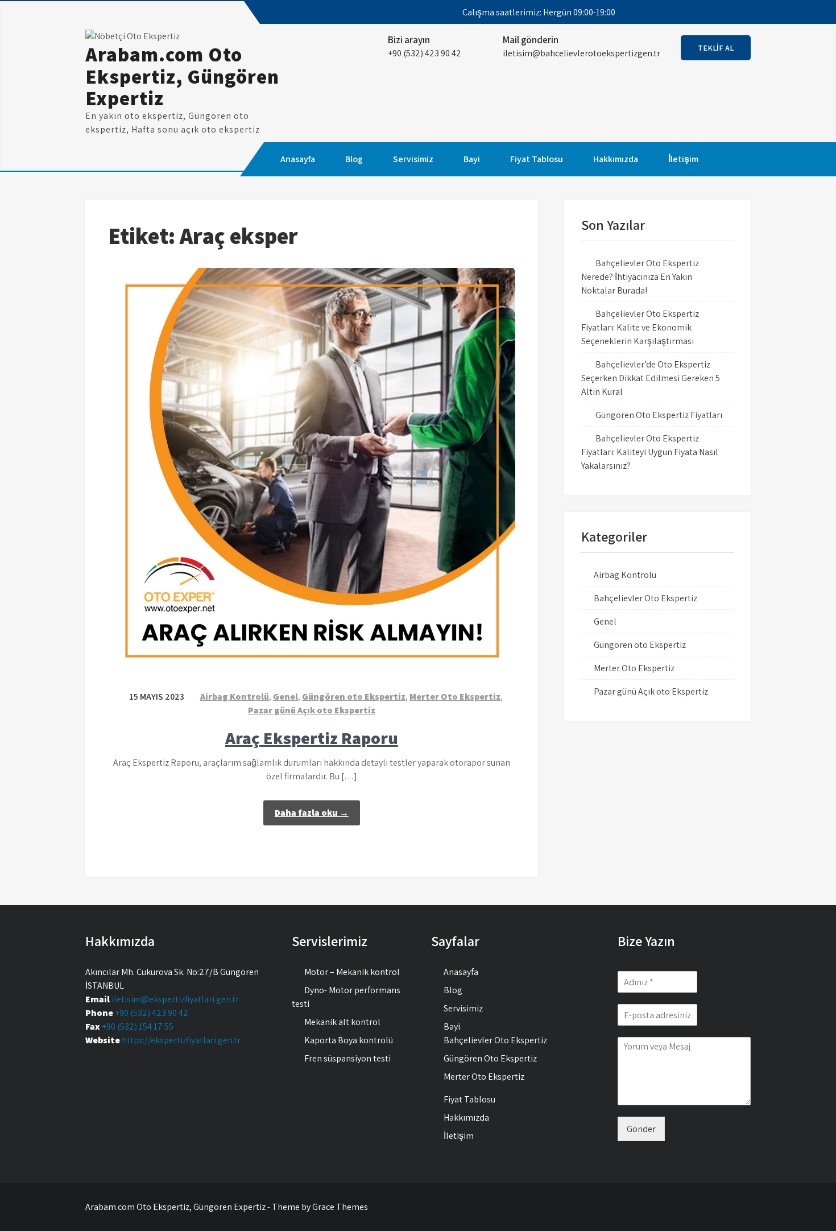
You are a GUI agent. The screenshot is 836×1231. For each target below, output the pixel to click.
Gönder (641, 1129)
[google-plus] (711, 12)
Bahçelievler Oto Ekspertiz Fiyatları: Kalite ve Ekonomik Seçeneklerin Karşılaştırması (640, 327)
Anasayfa (297, 159)
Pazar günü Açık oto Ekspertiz (311, 710)
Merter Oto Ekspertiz (454, 697)
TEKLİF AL (716, 48)
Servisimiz (413, 159)
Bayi (471, 159)
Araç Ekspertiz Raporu (311, 737)
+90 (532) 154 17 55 (137, 1026)
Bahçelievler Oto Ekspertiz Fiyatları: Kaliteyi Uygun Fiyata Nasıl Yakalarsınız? (649, 452)
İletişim (683, 159)
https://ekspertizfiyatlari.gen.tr (181, 1040)
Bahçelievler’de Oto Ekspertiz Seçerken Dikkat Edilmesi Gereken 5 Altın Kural (650, 378)
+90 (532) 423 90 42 (151, 1013)
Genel (285, 697)
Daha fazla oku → (312, 813)
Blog (354, 159)
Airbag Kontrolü (234, 697)
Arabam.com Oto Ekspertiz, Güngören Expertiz (182, 76)
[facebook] (670, 12)
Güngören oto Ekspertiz (353, 697)
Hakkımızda (615, 159)
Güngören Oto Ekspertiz (490, 1058)
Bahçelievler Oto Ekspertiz (645, 598)
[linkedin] (731, 12)
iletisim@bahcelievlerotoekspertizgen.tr (581, 53)
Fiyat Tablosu (536, 159)
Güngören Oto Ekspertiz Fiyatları (658, 415)
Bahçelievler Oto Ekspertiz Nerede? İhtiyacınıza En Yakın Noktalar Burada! (640, 276)
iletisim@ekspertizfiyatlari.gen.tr (175, 999)
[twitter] (691, 12)
